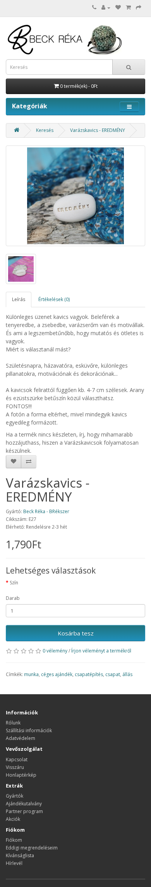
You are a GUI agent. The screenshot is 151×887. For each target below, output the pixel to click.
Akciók (13, 819)
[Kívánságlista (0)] (118, 7)
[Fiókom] (105, 7)
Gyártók (14, 796)
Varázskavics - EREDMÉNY (97, 130)
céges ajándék (56, 674)
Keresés (44, 130)
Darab (13, 598)
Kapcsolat (16, 759)
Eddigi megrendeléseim (32, 847)
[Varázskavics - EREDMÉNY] (75, 196)
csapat (112, 674)
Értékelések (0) (54, 299)
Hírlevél (14, 863)
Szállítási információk (29, 730)
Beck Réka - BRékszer (46, 511)
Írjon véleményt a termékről (101, 650)
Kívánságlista (20, 855)
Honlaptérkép (21, 775)
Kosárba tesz (76, 633)
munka (31, 674)
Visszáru (15, 767)
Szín (14, 582)
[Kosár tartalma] (128, 7)
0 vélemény (55, 650)
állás (127, 674)
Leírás (18, 299)
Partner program (24, 811)
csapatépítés (89, 674)
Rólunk (13, 722)
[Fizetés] (138, 7)
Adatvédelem (20, 738)
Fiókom (14, 840)
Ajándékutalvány (24, 803)
